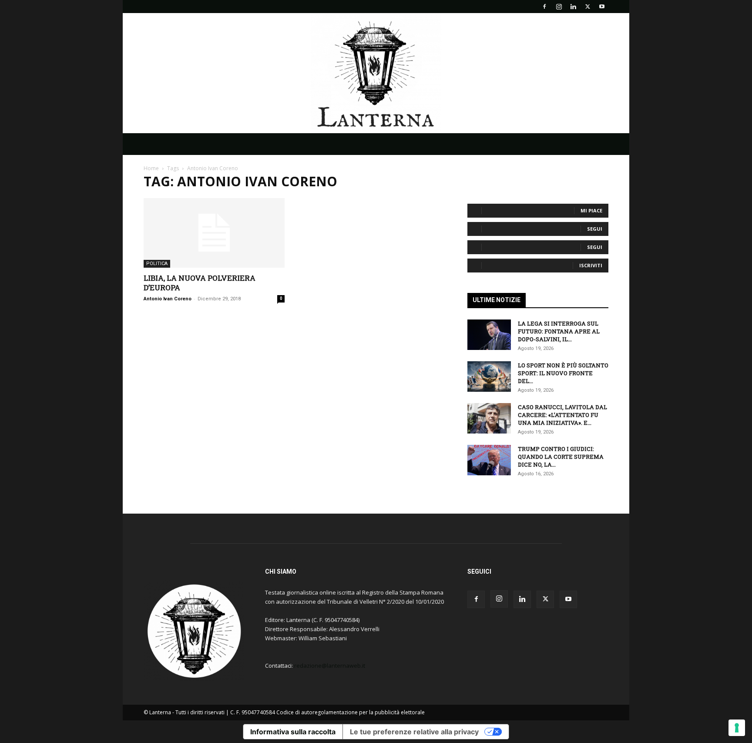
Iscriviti (590, 265)
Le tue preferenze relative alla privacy (414, 731)
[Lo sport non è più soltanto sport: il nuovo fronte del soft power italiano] (489, 376)
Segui (594, 228)
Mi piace (591, 210)
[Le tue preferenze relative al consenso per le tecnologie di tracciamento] (736, 727)
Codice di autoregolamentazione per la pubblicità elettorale (350, 712)
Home (151, 168)
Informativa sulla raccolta (293, 731)
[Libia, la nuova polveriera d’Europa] (214, 233)
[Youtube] (601, 6)
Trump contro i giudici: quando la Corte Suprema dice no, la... (561, 456)
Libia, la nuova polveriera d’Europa (199, 282)
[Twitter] (587, 6)
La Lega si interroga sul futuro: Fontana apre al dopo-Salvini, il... (559, 331)
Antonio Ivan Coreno (167, 299)
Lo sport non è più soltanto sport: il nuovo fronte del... (563, 373)
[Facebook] (544, 6)
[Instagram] (558, 6)
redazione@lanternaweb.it (329, 665)
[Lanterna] (376, 73)
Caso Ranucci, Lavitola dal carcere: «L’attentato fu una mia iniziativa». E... (562, 415)
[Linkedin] (573, 6)
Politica (157, 263)
